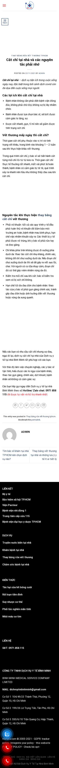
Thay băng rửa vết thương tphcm (29, 56)
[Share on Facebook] (21, 405)
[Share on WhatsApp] (15, 405)
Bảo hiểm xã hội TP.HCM (16, 499)
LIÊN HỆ (51, 757)
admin (42, 73)
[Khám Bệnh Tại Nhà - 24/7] (29, 5)
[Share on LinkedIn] (43, 405)
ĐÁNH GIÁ (24, 759)
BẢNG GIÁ (35, 759)
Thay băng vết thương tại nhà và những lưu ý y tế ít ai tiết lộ (44, 455)
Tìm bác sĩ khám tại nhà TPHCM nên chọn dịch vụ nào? (15, 455)
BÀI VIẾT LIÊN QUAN (36, 757)
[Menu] (4, 5)
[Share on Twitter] (26, 405)
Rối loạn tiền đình (12, 594)
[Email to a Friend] (32, 405)
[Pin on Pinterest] (38, 405)
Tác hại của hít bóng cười (17, 587)
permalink (35, 420)
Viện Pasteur (10, 505)
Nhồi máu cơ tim (11, 616)
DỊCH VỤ (21, 757)
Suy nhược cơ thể (12, 601)
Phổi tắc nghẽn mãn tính (16, 609)
